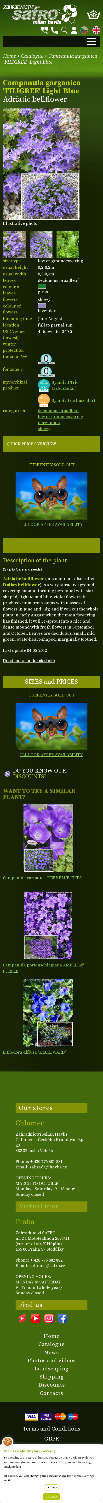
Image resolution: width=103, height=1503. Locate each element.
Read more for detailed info (29, 660)
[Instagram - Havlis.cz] (49, 1321)
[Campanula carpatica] (48, 838)
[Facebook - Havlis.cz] (62, 1321)
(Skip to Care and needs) (22, 569)
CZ (83, 29)
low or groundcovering (60, 416)
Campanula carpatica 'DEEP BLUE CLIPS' (42, 878)
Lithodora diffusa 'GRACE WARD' (34, 1052)
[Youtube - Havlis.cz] (35, 1321)
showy (44, 429)
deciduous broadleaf (58, 410)
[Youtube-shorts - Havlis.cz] (22, 1321)
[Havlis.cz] (40, 14)
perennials (49, 423)
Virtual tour (39, 1206)
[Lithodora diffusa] (48, 1013)
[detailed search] (44, 30)
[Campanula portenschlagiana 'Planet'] (48, 925)
